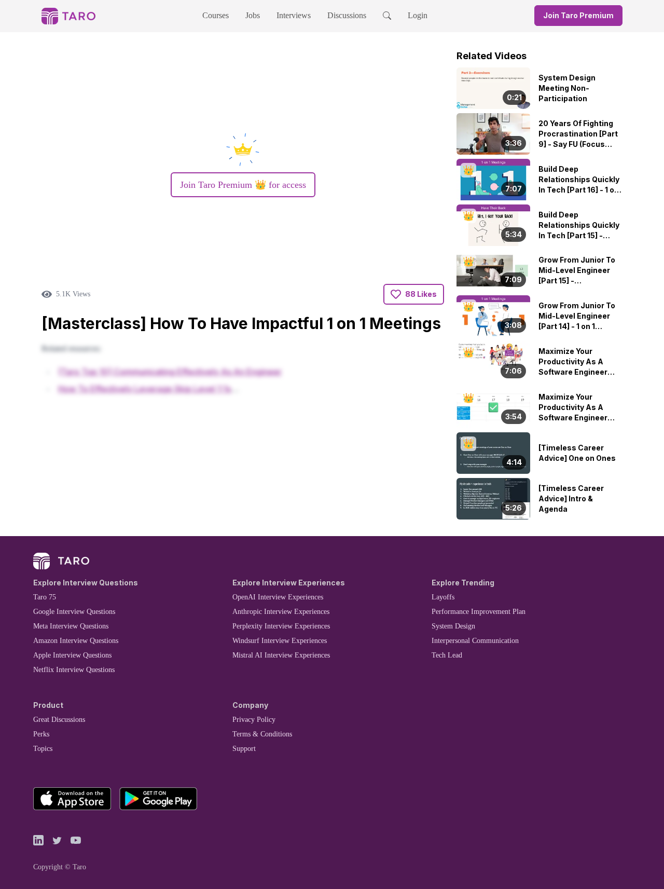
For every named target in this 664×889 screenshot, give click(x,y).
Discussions (346, 15)
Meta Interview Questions (70, 626)
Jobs (252, 15)
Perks (41, 734)
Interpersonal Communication (475, 641)
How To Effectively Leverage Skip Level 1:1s (144, 389)
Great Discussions (59, 719)
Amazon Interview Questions (75, 641)
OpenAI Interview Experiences (277, 597)
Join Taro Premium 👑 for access (243, 185)
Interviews (293, 15)
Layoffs (443, 597)
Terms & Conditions (262, 734)
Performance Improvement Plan (478, 612)
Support (244, 749)
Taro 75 (44, 597)
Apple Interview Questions (72, 655)
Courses (215, 15)
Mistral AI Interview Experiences (281, 655)
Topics (42, 749)
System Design (453, 626)
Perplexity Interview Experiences (281, 626)
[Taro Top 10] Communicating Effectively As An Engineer (170, 371)
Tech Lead (447, 655)
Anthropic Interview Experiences (280, 612)
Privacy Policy (253, 719)
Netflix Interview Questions (74, 670)
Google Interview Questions (74, 612)
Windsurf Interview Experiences (279, 641)
